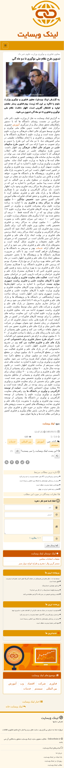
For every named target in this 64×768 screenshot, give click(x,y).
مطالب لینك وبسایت (55, 765)
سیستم (54, 445)
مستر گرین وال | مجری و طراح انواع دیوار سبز (39, 563)
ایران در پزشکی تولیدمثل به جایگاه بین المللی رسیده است (39, 480)
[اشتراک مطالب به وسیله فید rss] (6, 462)
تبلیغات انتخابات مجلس (49, 559)
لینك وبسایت (48, 423)
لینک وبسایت (38, 34)
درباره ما (59, 753)
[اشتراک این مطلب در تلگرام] (22, 462)
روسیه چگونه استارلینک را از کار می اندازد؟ (44, 590)
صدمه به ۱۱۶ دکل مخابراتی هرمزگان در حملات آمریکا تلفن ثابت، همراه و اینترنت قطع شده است (32, 580)
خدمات (39, 248)
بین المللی (26, 441)
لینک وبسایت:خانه (14, 706)
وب (22, 683)
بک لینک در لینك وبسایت (53, 757)
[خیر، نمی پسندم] (57, 455)
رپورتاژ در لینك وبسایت (53, 761)
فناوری (53, 683)
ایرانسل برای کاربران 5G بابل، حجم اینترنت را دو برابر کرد (39, 476)
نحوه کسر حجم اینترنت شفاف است (47, 485)
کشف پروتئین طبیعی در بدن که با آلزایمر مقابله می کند (41, 594)
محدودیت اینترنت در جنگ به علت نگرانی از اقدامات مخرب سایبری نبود (35, 610)
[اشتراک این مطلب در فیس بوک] (27, 462)
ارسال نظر (51, 545)
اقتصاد (30, 683)
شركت (42, 683)
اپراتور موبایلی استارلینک (50, 585)
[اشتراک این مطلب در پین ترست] (12, 462)
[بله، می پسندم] (17, 451)
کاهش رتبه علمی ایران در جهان (48, 489)
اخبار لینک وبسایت (31, 702)
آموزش (16, 124)
